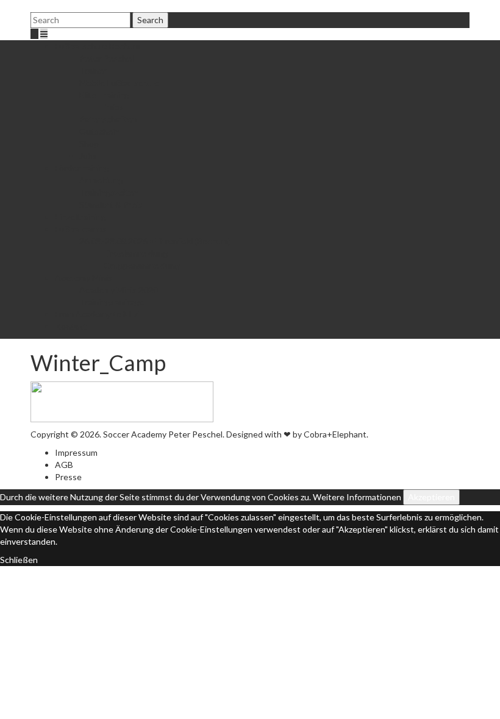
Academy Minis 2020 (118, 290)
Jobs (88, 156)
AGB (64, 464)
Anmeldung (101, 180)
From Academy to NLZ (97, 314)
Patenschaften (108, 119)
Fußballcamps (81, 229)
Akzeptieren (431, 497)
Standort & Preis (111, 204)
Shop (89, 143)
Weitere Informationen (357, 497)
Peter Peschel (106, 58)
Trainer (93, 70)
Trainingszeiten (108, 192)
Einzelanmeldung (136, 253)
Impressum (76, 452)
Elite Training (104, 95)
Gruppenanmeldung (142, 265)
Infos (114, 107)
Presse (68, 477)
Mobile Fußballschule (119, 82)
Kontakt (71, 326)
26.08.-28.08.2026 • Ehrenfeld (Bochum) (154, 241)
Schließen (19, 559)
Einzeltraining (80, 216)
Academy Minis (83, 277)
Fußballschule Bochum (97, 46)
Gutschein (99, 131)
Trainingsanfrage (111, 302)
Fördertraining (82, 168)
